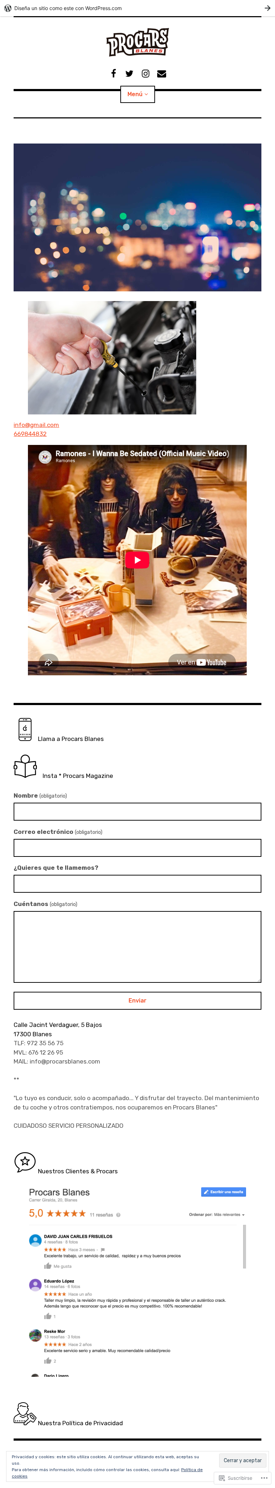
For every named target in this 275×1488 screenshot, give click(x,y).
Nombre (40, 795)
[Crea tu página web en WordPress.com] (137, 8)
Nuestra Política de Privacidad (80, 1423)
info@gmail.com (36, 424)
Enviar (137, 1000)
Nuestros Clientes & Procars (77, 1171)
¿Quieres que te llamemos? (56, 867)
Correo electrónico (58, 831)
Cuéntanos (45, 903)
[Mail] (161, 73)
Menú (135, 94)
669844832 (30, 433)
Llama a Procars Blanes (70, 738)
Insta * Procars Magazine (75, 775)
